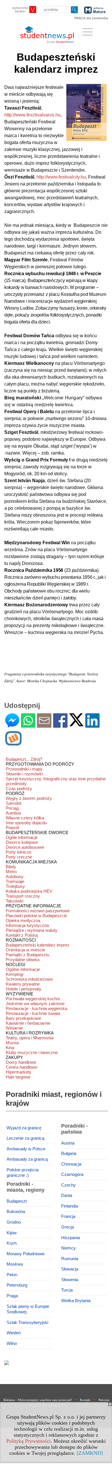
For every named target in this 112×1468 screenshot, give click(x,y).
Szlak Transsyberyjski (27, 1322)
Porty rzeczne (19, 856)
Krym (12, 1243)
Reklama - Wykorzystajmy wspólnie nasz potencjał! (37, 1400)
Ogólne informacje (23, 969)
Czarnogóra (72, 1174)
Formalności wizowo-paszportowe (38, 910)
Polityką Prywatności (28, 1441)
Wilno (12, 1343)
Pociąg (12, 808)
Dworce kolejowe (22, 842)
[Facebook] (60, 725)
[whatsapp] (28, 725)
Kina (10, 1047)
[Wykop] (13, 743)
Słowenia (69, 1279)
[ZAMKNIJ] (90, 1453)
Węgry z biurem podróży (29, 798)
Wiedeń (14, 1333)
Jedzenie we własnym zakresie (35, 1003)
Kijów (12, 1233)
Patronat (104, 1400)
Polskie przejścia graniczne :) (22, 1173)
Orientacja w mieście (25, 949)
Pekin (12, 1274)
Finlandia (69, 1206)
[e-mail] (44, 725)
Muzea (12, 1042)
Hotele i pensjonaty (23, 988)
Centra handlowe (21, 1067)
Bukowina (16, 1211)
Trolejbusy (15, 886)
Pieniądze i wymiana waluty (31, 930)
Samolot (13, 803)
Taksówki (14, 900)
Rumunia (69, 1258)
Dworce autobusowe (25, 847)
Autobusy (15, 876)
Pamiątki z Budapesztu (27, 954)
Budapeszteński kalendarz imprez (37, 944)
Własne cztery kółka (25, 817)
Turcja (67, 1290)
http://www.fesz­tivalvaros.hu (32, 114)
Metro (11, 871)
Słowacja (69, 1269)
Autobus (13, 812)
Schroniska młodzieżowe (29, 979)
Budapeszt (17, 1201)
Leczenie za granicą (25, 1138)
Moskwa (15, 1264)
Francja (68, 1216)
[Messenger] (12, 725)
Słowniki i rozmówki (24, 773)
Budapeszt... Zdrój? (24, 759)
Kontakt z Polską (22, 935)
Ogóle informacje (22, 837)
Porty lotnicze (18, 852)
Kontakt (85, 1400)
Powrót (12, 827)
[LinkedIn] (92, 725)
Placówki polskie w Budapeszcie (36, 915)
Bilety (11, 866)
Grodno (14, 1222)
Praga (12, 1295)
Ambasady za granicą (27, 1159)
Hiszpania (70, 1237)
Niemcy (68, 1248)
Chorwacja (71, 1164)
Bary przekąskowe (23, 1018)
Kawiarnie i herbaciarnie (28, 1023)
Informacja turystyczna (27, 925)
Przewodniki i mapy (24, 768)
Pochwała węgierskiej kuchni (33, 998)
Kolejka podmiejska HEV (29, 891)
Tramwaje (15, 881)
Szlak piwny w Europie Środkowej (28, 1309)
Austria (67, 1143)
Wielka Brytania (75, 1300)
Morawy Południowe (26, 1254)
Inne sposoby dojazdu (26, 822)
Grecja (67, 1227)
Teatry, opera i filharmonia (29, 1037)
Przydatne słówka (22, 959)
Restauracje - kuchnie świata (33, 1013)
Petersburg (17, 1285)
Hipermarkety (18, 1072)
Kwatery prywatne (23, 984)
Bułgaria (68, 1153)
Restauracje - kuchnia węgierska (36, 1008)
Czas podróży (19, 788)
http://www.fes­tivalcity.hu (61, 177)
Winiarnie (14, 1028)
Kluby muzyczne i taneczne (32, 1052)
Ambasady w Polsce (26, 1149)
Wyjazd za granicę (24, 1128)
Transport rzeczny (23, 896)
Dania (66, 1195)
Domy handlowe (21, 1062)
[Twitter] (76, 724)
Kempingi (14, 974)
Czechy (68, 1185)
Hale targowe (18, 1076)
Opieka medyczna (23, 920)
